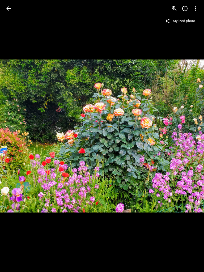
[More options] (195, 8)
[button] (14, 136)
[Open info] (185, 8)
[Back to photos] (8, 8)
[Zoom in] (174, 8)
